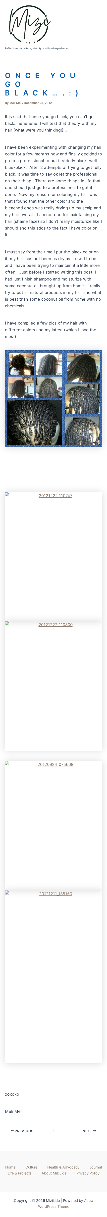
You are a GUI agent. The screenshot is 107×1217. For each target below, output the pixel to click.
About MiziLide (54, 1173)
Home (10, 1167)
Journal (95, 1167)
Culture (31, 1167)
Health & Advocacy (63, 1167)
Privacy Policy (88, 1173)
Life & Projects (20, 1173)
